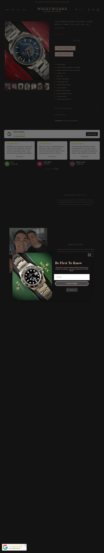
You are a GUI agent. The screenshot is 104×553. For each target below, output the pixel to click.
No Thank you (72, 290)
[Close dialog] (89, 255)
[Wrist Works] (5, 547)
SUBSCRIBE (71, 283)
